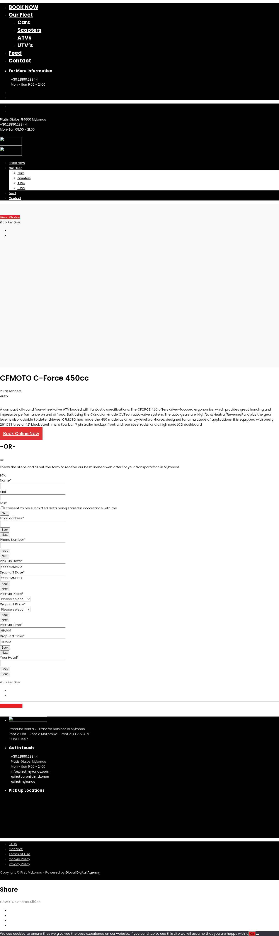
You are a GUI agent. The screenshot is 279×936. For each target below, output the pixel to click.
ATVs (24, 37)
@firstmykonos (23, 781)
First (3, 491)
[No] (257, 934)
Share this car (11, 706)
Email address (12, 518)
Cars (23, 22)
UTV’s (25, 45)
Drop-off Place (13, 604)
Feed (15, 53)
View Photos (10, 217)
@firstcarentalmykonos (30, 776)
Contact (20, 60)
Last (3, 503)
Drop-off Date (12, 572)
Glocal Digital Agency (82, 872)
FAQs (13, 844)
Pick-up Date (11, 561)
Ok (252, 933)
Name (5, 480)
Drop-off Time (12, 636)
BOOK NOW (23, 7)
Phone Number (13, 539)
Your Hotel (9, 657)
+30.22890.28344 (13, 124)
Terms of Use (19, 854)
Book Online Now (21, 433)
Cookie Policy (19, 859)
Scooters (29, 30)
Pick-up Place (11, 593)
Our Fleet (21, 14)
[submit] (1, 460)
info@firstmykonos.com (30, 771)
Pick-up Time (11, 624)
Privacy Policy (19, 864)
